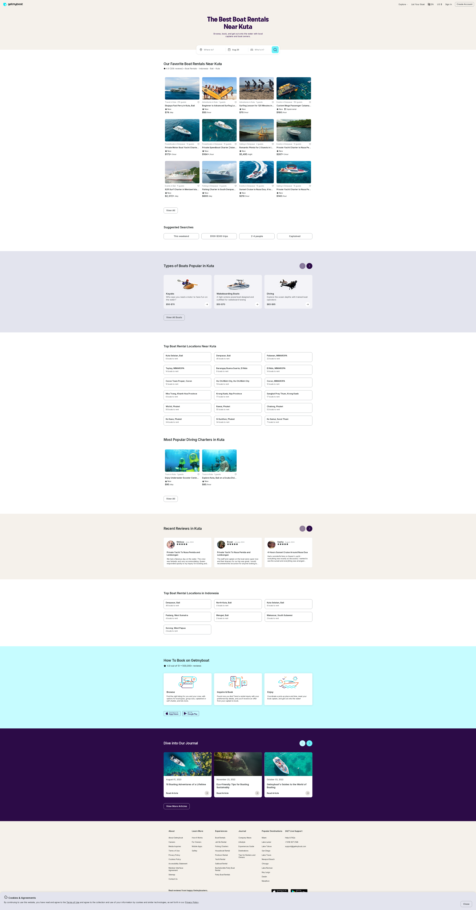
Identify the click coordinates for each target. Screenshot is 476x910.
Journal (242, 831)
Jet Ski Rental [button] (220, 842)
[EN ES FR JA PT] (431, 4)
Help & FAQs (290, 838)
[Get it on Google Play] (190, 714)
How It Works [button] (197, 838)
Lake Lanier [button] (266, 842)
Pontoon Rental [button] (221, 855)
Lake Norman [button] (267, 868)
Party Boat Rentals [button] (222, 875)
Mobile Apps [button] (197, 846)
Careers (172, 842)
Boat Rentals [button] (220, 838)
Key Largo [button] (266, 872)
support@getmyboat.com (295, 846)
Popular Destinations (272, 831)
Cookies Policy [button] (175, 859)
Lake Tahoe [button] (267, 846)
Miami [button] (264, 838)
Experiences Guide (246, 846)
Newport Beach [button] (268, 859)
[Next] (309, 266)
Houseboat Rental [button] (222, 851)
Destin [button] (264, 877)
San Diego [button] (266, 851)
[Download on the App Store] (172, 714)
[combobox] (211, 49)
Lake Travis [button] (266, 855)
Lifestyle (241, 842)
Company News (244, 838)
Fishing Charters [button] (221, 846)
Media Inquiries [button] (175, 846)
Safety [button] (194, 851)
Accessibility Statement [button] (178, 864)
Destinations (243, 851)
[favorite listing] (198, 102)
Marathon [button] (265, 881)
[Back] (302, 266)
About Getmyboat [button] (176, 838)
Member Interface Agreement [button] (176, 869)
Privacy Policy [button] (191, 902)
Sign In (448, 4)
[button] (418, 4)
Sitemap (172, 875)
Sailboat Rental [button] (221, 864)
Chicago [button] (265, 864)
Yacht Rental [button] (220, 859)
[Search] (275, 49)
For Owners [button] (196, 842)
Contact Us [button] (173, 879)
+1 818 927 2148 (291, 842)
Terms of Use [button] (72, 902)
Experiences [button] (221, 831)
